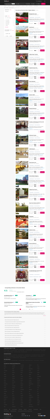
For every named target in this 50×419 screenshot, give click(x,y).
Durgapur (22, 366)
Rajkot (13, 400)
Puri (29, 389)
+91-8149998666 (37, 165)
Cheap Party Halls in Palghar (36, 348)
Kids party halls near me (8, 355)
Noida (38, 391)
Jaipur (38, 385)
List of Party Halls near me (26, 354)
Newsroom (25, 407)
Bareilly (13, 368)
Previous (17, 98)
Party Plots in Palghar (36, 358)
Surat (29, 391)
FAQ (9, 407)
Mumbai (7, 7)
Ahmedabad (22, 387)
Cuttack (38, 402)
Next (27, 98)
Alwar (4, 366)
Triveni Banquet (28, 293)
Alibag (13, 372)
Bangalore (13, 385)
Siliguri (21, 402)
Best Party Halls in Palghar (21, 348)
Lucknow (5, 387)
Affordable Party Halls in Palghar (8, 347)
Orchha (38, 368)
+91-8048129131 (37, 219)
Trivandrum (30, 376)
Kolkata (5, 385)
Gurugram (22, 393)
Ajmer (4, 370)
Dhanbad (22, 368)
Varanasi (13, 395)
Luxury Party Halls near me (12, 354)
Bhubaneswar (6, 395)
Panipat (22, 404)
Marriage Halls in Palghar (15, 358)
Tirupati (38, 366)
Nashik (38, 395)
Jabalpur (38, 400)
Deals (40, 407)
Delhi (29, 383)
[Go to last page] (32, 307)
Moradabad (13, 383)
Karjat (21, 372)
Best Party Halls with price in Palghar (37, 347)
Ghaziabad (30, 387)
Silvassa (5, 383)
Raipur (5, 400)
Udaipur (5, 391)
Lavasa (30, 368)
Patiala (38, 372)
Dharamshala (30, 366)
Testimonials (30, 407)
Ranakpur (13, 374)
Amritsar (22, 395)
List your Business (36, 407)
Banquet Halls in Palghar (21, 358)
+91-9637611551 (37, 192)
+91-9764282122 (38, 84)
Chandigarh (5, 389)
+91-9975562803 (38, 17)
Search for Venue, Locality (9, 3)
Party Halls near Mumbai (23, 355)
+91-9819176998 (38, 97)
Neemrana (38, 378)
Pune (29, 385)
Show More (44, 313)
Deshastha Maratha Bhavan (8, 300)
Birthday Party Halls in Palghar (29, 358)
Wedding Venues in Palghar (7, 358)
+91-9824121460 (38, 259)
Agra (12, 391)
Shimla (13, 402)
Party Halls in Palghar (15, 347)
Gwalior (30, 400)
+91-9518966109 (37, 274)
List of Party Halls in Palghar (28, 348)
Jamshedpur (30, 370)
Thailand (5, 374)
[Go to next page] (31, 307)
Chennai (22, 385)
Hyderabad (38, 383)
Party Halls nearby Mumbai (15, 355)
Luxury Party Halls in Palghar (13, 348)
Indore (13, 387)
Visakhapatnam (31, 395)
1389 (29, 307)
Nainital (22, 370)
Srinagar (38, 370)
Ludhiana (5, 393)
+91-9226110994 (37, 44)
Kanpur (21, 391)
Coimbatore (5, 402)
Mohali (5, 378)
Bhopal (38, 393)
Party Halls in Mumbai (11, 7)
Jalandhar (22, 400)
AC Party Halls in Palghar (22, 347)
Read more (42, 19)
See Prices (42, 23)
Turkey (30, 374)
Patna (21, 389)
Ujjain (4, 404)
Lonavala (30, 378)
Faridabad (30, 393)
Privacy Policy (20, 407)
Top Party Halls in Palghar (29, 347)
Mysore (22, 376)
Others (38, 376)
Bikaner (13, 378)
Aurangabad (13, 404)
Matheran (13, 370)
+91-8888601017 (37, 57)
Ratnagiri (5, 372)
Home (5, 7)
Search (43, 3)
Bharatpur (13, 376)
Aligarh (13, 366)
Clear (10, 9)
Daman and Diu (31, 404)
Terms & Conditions (14, 407)
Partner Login (5, 407)
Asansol (5, 376)
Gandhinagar (30, 402)
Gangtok (30, 372)
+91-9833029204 (37, 111)
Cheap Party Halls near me (33, 354)
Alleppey (22, 378)
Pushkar (22, 374)
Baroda (13, 393)
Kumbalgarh (5, 368)
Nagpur (13, 389)
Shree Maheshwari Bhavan (8, 293)
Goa (37, 387)
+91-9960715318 (37, 232)
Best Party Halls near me (19, 354)
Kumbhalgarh (39, 374)
